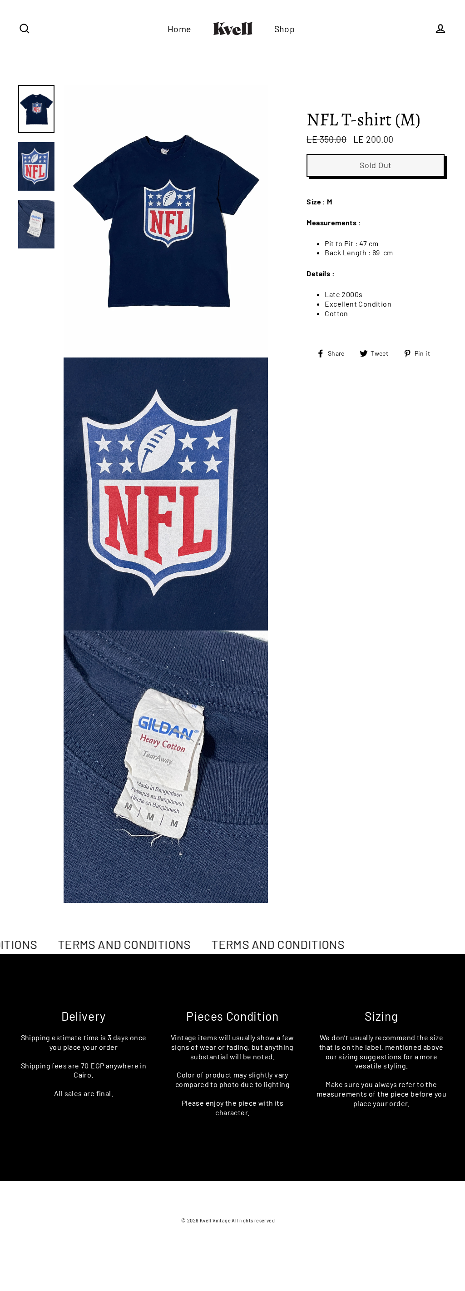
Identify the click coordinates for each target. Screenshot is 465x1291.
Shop (284, 28)
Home (179, 28)
